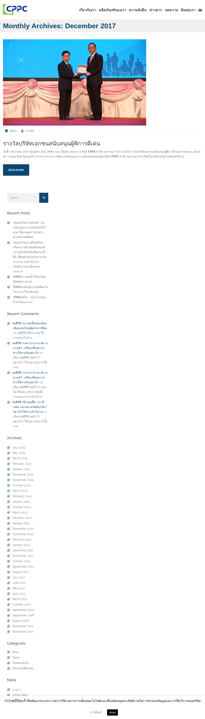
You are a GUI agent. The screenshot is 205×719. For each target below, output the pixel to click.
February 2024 (21, 496)
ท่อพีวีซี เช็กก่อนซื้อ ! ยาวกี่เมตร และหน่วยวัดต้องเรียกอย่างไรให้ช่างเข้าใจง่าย (29, 407)
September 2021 (23, 566)
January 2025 (21, 469)
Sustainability (20, 662)
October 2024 (21, 485)
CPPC (31, 131)
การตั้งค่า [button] (96, 712)
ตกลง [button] (113, 712)
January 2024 (21, 501)
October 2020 (21, 604)
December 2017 (22, 626)
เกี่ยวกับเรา (87, 10)
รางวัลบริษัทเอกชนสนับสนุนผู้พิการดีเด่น (51, 143)
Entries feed (20, 695)
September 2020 (23, 610)
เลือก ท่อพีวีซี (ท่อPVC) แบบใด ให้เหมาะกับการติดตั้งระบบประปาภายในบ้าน (29, 391)
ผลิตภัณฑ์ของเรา (112, 10)
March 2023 (20, 512)
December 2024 (23, 474)
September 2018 (23, 615)
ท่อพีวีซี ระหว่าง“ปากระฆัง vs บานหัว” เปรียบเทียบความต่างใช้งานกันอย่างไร (30, 348)
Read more (16, 169)
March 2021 (19, 599)
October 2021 (21, 561)
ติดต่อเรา (188, 10)
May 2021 (18, 588)
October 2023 (21, 507)
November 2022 (23, 534)
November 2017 (22, 631)
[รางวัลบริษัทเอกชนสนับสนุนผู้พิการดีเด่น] (74, 82)
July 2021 (18, 577)
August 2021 (20, 572)
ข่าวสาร (155, 10)
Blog (15, 652)
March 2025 (20, 458)
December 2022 (23, 528)
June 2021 (19, 582)
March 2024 (20, 490)
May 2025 (18, 452)
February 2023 (21, 517)
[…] (183, 156)
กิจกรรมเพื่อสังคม (22, 668)
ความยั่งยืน (138, 10)
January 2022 (21, 545)
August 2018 (20, 620)
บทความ (171, 10)
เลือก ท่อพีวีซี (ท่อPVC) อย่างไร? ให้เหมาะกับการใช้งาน (30, 362)
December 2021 (22, 550)
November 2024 (23, 480)
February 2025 (21, 463)
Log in (16, 689)
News (12, 131)
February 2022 (21, 539)
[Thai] (199, 10)
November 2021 (22, 555)
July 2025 (18, 447)
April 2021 (18, 593)
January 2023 (21, 523)
